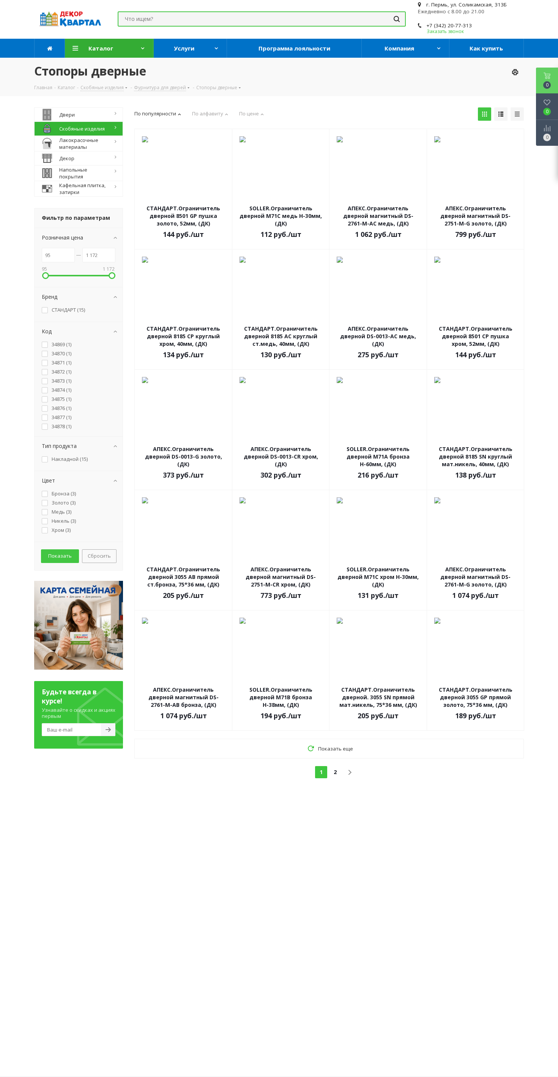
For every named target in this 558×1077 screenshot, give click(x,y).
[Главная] (50, 48)
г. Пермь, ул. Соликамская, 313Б (466, 4)
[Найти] (397, 19)
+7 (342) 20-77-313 (449, 25)
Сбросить (99, 555)
